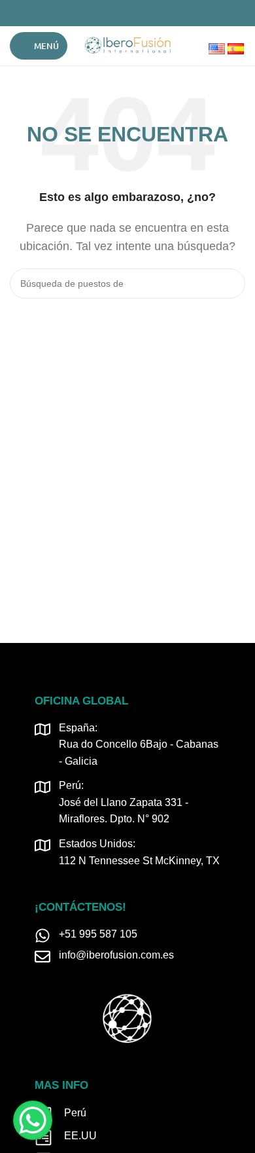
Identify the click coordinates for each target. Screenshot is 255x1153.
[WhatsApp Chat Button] (32, 1120)
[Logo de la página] (127, 44)
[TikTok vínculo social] (150, 13)
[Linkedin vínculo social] (135, 13)
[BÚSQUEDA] (230, 283)
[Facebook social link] (104, 13)
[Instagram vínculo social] (120, 13)
